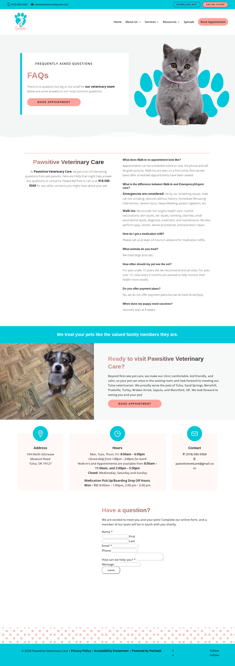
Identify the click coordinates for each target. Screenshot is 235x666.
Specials (189, 22)
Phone (106, 550)
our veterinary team (100, 87)
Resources (170, 22)
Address (40, 448)
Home (118, 22)
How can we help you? (118, 560)
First (132, 536)
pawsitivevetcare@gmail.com (51, 4)
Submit (111, 570)
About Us (131, 22)
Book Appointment (134, 403)
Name (107, 532)
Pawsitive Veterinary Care (53, 171)
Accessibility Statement (111, 651)
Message (108, 564)
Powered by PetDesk (146, 651)
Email (107, 546)
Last (132, 541)
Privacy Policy (81, 651)
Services (150, 22)
